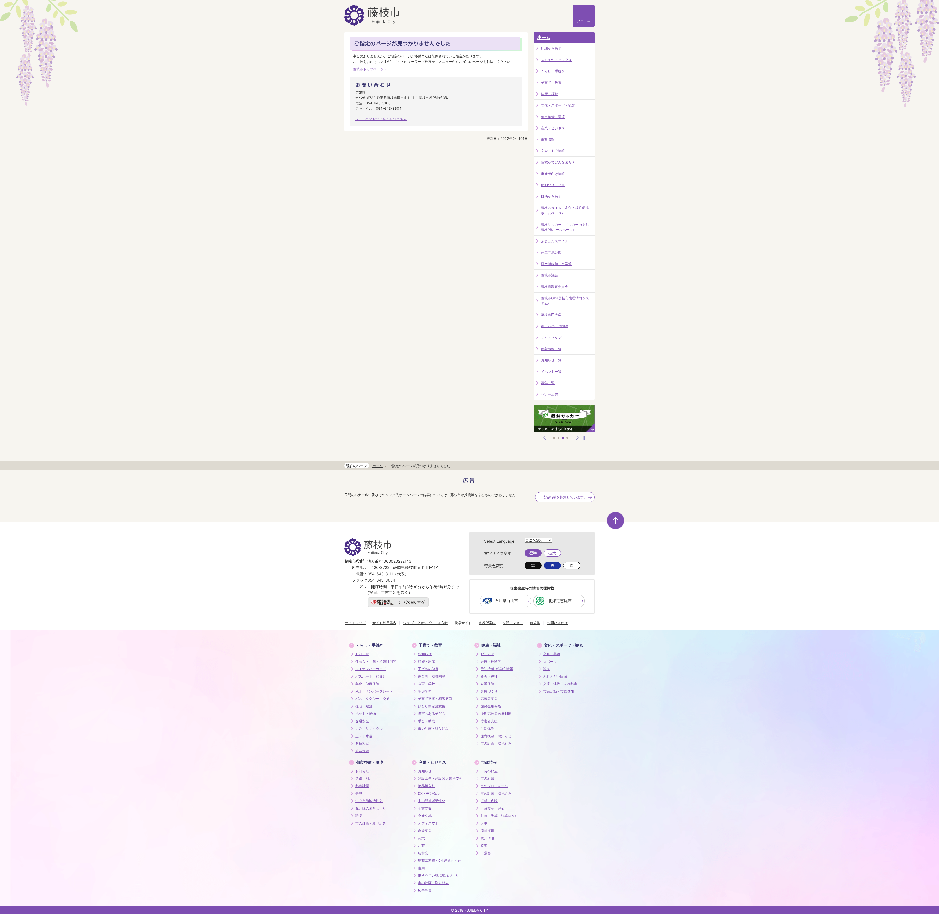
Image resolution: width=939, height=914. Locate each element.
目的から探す (551, 196)
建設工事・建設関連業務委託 (440, 778)
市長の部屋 (489, 771)
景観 (358, 793)
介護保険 (487, 684)
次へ (577, 438)
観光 (546, 669)
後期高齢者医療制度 (496, 714)
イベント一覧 (551, 372)
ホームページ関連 (554, 326)
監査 (484, 846)
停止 (584, 438)
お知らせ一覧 (551, 360)
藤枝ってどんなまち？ (558, 162)
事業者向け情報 (553, 174)
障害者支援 (489, 721)
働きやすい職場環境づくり (438, 875)
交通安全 (362, 721)
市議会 (486, 853)
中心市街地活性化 (369, 801)
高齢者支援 (489, 699)
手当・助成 (426, 721)
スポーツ (550, 662)
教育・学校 (426, 684)
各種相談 (362, 743)
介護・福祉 (489, 676)
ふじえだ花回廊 (555, 676)
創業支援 (425, 831)
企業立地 (425, 816)
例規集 (535, 623)
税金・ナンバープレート (374, 691)
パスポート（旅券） (370, 676)
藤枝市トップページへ (370, 69)
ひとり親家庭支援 (431, 706)
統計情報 (487, 838)
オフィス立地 (428, 823)
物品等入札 (426, 786)
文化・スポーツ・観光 (558, 105)
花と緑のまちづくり (370, 808)
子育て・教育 (551, 82)
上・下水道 (363, 736)
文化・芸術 (551, 654)
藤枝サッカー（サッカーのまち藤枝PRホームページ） (565, 227)
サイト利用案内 (384, 623)
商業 (421, 838)
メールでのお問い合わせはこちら (381, 119)
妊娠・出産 (426, 662)
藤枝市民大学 (551, 315)
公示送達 (362, 751)
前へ (544, 438)
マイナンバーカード (370, 669)
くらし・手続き (553, 71)
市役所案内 (487, 623)
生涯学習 (425, 691)
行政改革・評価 (492, 808)
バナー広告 (549, 394)
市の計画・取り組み (433, 728)
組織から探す (551, 48)
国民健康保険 (491, 706)
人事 (484, 823)
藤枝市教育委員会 (554, 286)
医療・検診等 (491, 662)
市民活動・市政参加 (558, 691)
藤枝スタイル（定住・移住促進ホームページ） (565, 210)
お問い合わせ (557, 623)
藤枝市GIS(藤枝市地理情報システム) (565, 300)
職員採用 (487, 831)
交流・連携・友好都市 (560, 684)
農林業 (423, 853)
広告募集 (425, 890)
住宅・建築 (363, 706)
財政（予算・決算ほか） (499, 816)
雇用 (421, 868)
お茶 (421, 846)
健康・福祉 (549, 94)
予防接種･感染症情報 (497, 669)
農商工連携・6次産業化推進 (439, 860)
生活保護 (487, 728)
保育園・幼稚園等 (431, 676)
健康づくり (489, 691)
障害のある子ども (431, 714)
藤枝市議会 (549, 275)
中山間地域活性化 (431, 801)
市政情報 (548, 139)
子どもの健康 (428, 669)
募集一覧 (548, 383)
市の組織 (487, 778)
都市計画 (362, 786)
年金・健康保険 (367, 684)
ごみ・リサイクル (369, 728)
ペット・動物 (365, 714)
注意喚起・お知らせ (496, 736)
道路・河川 (363, 778)
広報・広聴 (489, 801)
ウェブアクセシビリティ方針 (425, 623)
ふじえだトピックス (556, 60)
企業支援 (425, 808)
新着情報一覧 (551, 349)
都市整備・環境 (553, 117)
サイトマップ (551, 337)
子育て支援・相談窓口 (435, 699)
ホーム (543, 37)
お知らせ (362, 654)
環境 (358, 816)
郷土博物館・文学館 (556, 264)
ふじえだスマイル (554, 241)
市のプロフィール (494, 786)
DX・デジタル (429, 793)
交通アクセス (513, 623)
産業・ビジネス (553, 128)
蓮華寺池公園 (551, 252)
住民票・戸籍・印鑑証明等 (375, 662)
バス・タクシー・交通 (372, 699)
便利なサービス (553, 185)
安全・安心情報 (553, 151)
